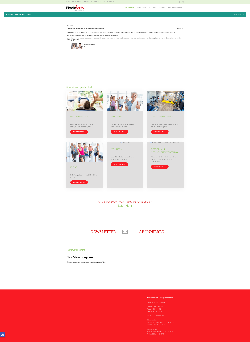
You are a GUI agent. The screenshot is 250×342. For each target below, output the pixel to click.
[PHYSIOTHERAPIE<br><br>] (84, 114)
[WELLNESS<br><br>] (125, 165)
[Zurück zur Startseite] (75, 8)
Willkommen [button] (129, 7)
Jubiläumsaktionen (175, 7)
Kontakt (162, 7)
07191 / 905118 (157, 307)
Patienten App (112, 2)
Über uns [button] (152, 7)
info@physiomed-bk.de (154, 311)
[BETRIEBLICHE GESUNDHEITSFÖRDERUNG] (165, 165)
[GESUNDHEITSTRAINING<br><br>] (165, 114)
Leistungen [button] (141, 7)
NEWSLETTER (103, 231)
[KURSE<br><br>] (84, 165)
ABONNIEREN (151, 231)
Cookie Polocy (99, 2)
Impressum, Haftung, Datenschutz (79, 2)
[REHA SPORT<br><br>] (125, 114)
